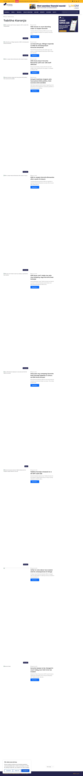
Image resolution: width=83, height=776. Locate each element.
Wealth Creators (27, 12)
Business (6, 12)
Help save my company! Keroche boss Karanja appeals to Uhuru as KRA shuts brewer (42, 375)
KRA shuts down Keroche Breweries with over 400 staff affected (40, 62)
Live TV (54, 12)
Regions (19, 12)
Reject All (17, 770)
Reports (42, 12)
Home (5, 16)
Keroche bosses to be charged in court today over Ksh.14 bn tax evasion (41, 669)
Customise (8, 770)
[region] (17, 766)
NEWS (12, 12)
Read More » (35, 36)
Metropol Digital (25, 773)
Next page (49, 766)
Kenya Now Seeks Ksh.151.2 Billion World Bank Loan (29, 1)
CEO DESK (48, 12)
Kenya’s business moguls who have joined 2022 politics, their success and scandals (41, 81)
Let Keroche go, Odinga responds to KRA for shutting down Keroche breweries (42, 45)
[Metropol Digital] (8, 5)
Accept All (25, 770)
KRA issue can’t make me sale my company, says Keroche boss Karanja (41, 277)
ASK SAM (36, 12)
